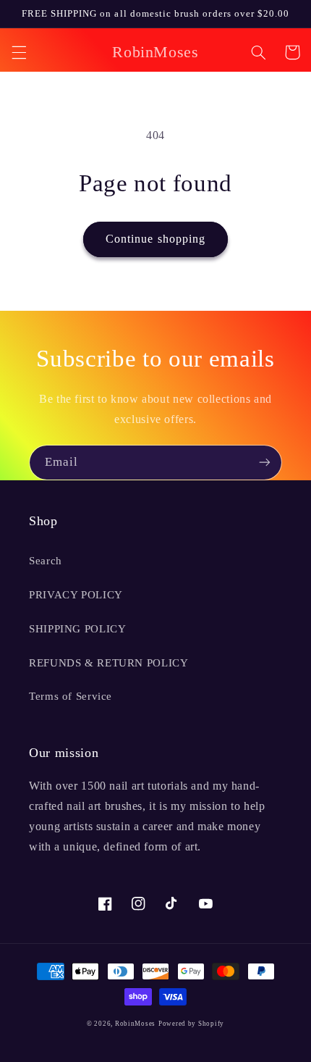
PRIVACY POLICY (76, 595)
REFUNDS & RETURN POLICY (109, 663)
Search (45, 560)
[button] (18, 52)
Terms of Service (70, 696)
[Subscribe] (264, 462)
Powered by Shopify (191, 1023)
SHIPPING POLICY (77, 629)
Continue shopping (155, 239)
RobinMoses (135, 1023)
